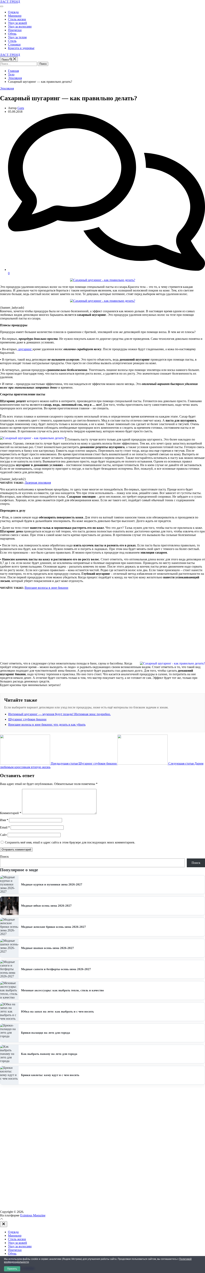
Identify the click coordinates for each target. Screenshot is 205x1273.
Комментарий (10, 813)
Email (5, 827)
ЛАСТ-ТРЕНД (10, 1)
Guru (20, 108)
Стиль (12, 41)
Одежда (13, 12)
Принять (12, 1268)
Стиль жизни (17, 19)
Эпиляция (7, 88)
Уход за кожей (17, 23)
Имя (4, 820)
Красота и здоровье (21, 48)
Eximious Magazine (32, 1215)
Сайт (3, 834)
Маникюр (14, 15)
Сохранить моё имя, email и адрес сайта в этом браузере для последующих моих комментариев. (70, 842)
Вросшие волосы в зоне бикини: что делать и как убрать (46, 724)
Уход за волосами (20, 26)
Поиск (4, 856)
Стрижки (14, 44)
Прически (15, 30)
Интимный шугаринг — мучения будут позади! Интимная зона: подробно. (59, 714)
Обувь (12, 33)
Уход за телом (17, 37)
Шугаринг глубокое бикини (27, 719)
